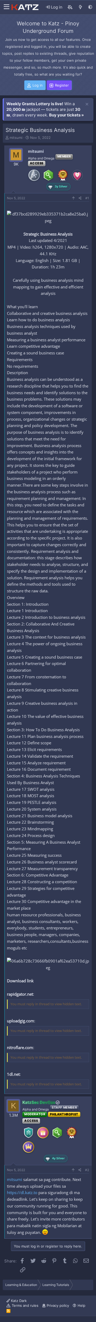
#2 (87, 1170)
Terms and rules (25, 1305)
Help (81, 1305)
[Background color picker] (70, 7)
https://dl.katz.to (22, 1192)
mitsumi (16, 137)
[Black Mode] (90, 7)
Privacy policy (58, 1305)
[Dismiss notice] (86, 104)
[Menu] (5, 7)
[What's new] (80, 7)
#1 (87, 198)
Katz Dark (18, 1300)
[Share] (80, 198)
